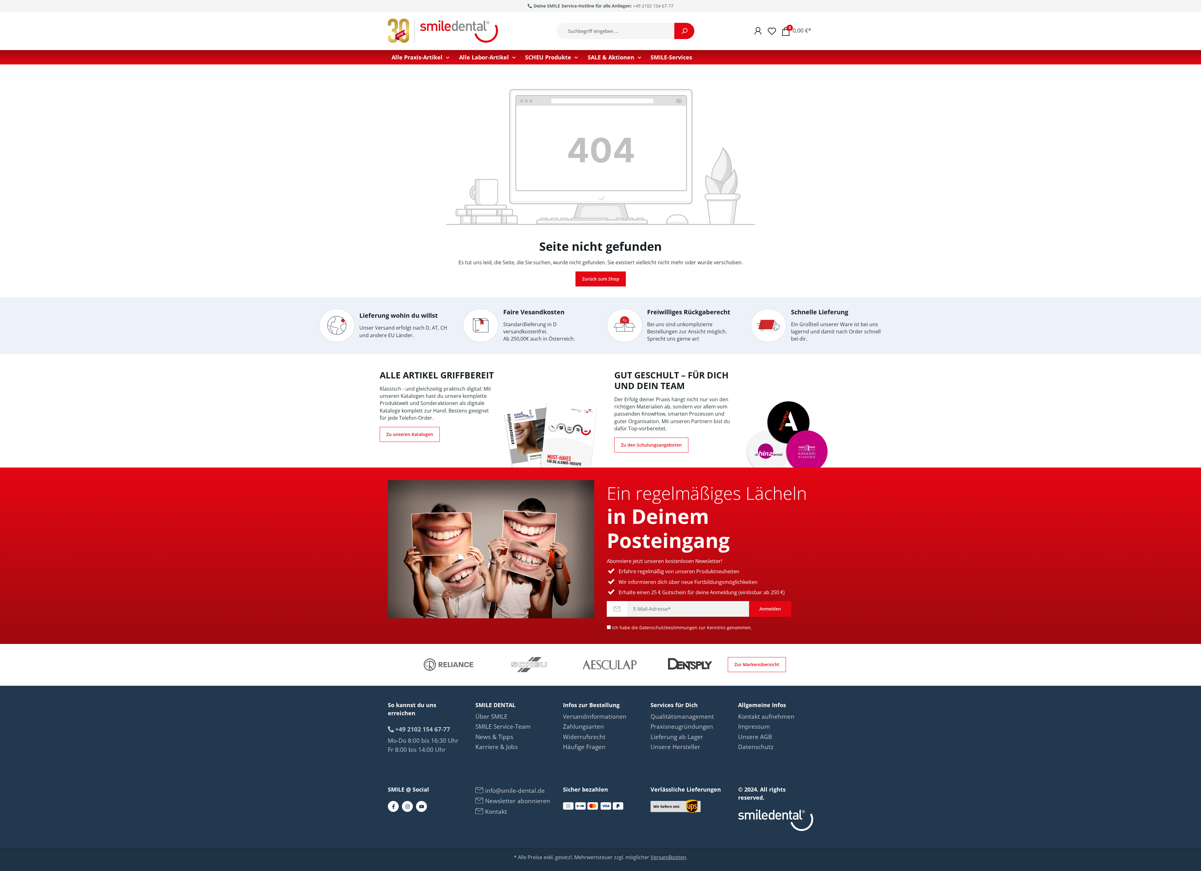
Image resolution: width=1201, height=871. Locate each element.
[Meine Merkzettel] (771, 30)
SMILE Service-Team (503, 726)
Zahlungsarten (583, 726)
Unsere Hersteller (675, 747)
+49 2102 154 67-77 (653, 6)
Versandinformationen (594, 716)
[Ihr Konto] (758, 30)
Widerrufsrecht (584, 737)
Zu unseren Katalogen (409, 434)
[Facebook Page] (393, 806)
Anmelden (770, 609)
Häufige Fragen (584, 747)
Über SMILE (491, 716)
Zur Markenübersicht (756, 664)
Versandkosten (668, 857)
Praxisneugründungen (682, 726)
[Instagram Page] (407, 806)
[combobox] (616, 31)
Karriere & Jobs (496, 747)
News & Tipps (494, 737)
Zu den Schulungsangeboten (651, 445)
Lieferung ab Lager (677, 737)
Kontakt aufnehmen (766, 716)
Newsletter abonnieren (517, 801)
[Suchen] (684, 31)
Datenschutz (755, 747)
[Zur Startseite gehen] (444, 31)
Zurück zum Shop (600, 279)
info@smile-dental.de (514, 791)
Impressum (754, 726)
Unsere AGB (755, 737)
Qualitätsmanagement (682, 716)
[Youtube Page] (421, 806)
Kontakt (495, 812)
